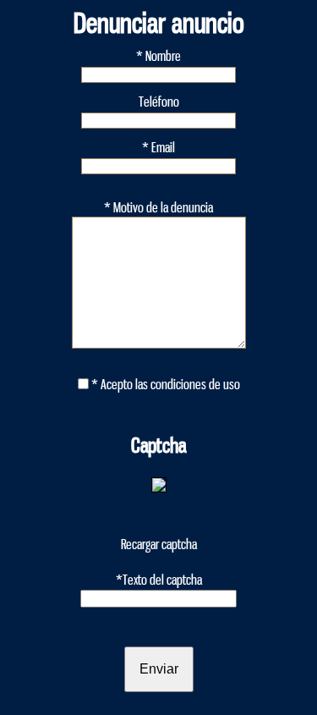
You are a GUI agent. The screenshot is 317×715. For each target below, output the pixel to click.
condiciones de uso (195, 384)
